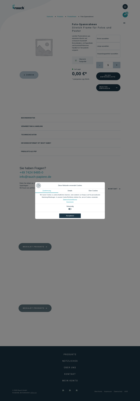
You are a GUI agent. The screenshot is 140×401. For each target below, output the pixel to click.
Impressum (70, 202)
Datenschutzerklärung (70, 199)
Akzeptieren (70, 216)
